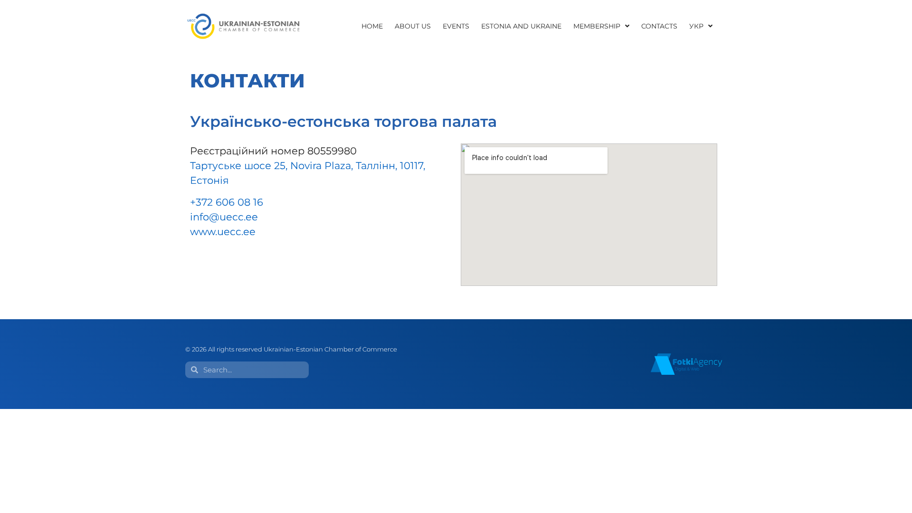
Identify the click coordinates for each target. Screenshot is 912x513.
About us (413, 26)
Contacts (659, 26)
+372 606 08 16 (226, 202)
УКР (696, 26)
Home (372, 26)
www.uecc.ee (223, 232)
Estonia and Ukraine (521, 26)
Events (456, 26)
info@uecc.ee (224, 217)
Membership (596, 26)
